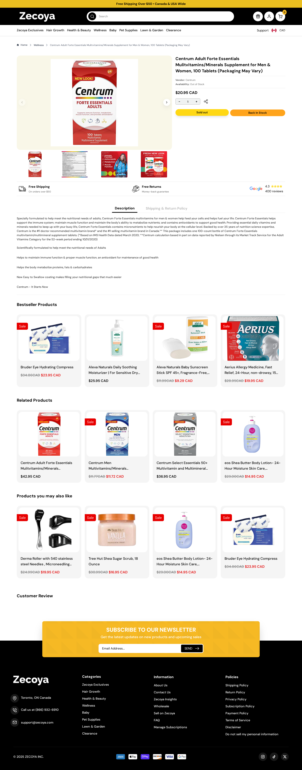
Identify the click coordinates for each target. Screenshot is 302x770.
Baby (113, 30)
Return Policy (235, 692)
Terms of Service (237, 720)
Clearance (173, 30)
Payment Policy (236, 713)
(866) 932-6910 (47, 710)
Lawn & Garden (151, 30)
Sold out (202, 112)
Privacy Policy (235, 699)
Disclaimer (233, 727)
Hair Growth (55, 30)
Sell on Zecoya (164, 713)
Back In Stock (257, 113)
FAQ (157, 720)
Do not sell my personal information (251, 734)
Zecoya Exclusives (30, 30)
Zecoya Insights (165, 699)
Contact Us (162, 692)
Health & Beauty (79, 30)
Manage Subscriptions (170, 727)
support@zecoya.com (37, 722)
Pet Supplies (128, 30)
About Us (160, 685)
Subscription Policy (239, 706)
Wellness (100, 30)
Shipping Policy (236, 685)
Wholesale (161, 706)
